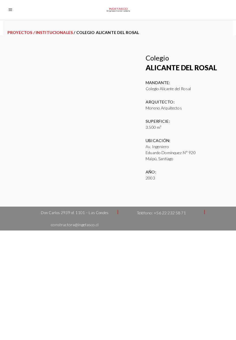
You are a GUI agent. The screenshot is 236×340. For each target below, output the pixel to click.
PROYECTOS (19, 32)
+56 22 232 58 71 (170, 212)
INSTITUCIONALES (54, 32)
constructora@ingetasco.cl (74, 224)
